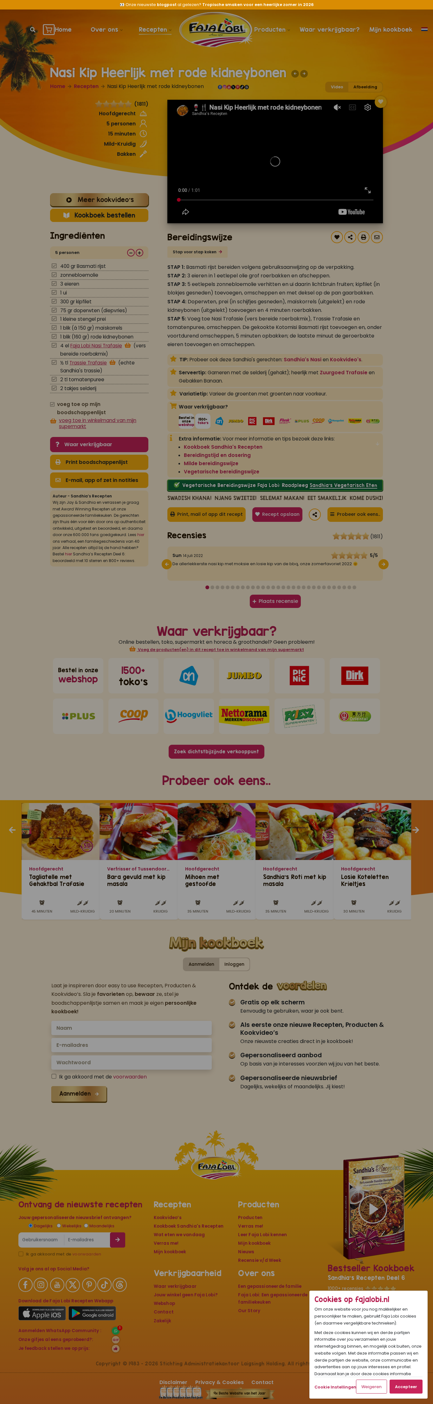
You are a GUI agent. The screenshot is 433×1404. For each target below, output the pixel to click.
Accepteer (406, 1386)
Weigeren (371, 1386)
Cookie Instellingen (335, 1387)
